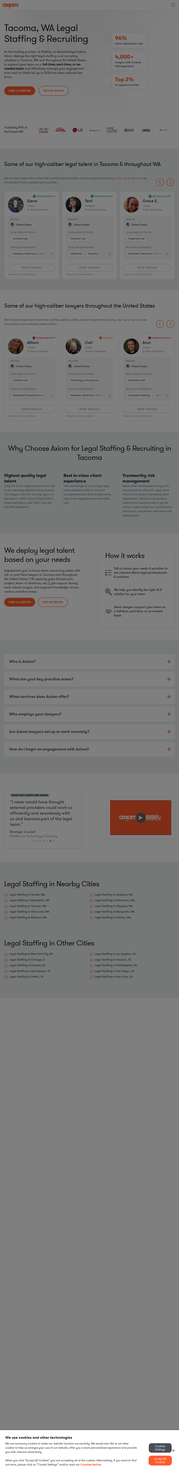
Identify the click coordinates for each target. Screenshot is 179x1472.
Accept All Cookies (160, 1460)
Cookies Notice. (91, 1464)
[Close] (173, 1450)
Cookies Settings (160, 1447)
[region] (89, 1451)
